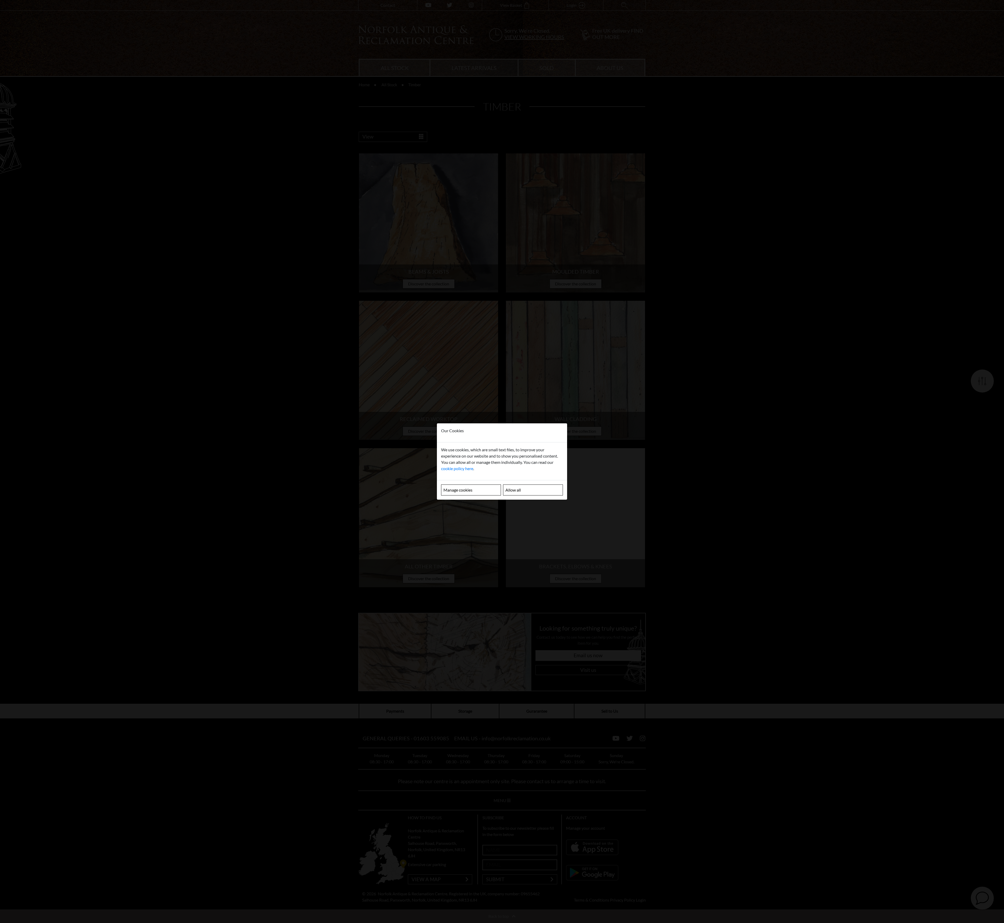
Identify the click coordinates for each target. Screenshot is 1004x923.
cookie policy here (457, 468)
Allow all (513, 489)
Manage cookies (457, 489)
